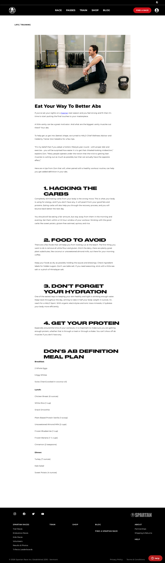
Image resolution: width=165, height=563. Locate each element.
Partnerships (140, 529)
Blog (98, 524)
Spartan (64, 113)
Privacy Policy (116, 559)
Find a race (142, 10)
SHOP (75, 524)
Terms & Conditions (136, 559)
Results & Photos (20, 545)
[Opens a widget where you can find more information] (155, 558)
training (26, 25)
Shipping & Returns (143, 533)
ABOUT (138, 524)
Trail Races (17, 529)
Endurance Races (20, 533)
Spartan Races (21, 524)
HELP (137, 539)
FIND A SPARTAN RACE (106, 531)
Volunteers (18, 541)
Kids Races (18, 537)
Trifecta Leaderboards (22, 549)
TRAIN (52, 524)
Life (17, 25)
